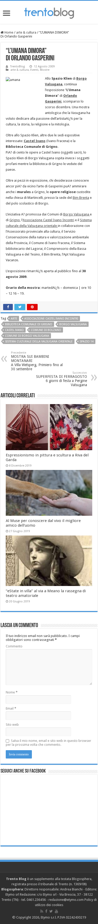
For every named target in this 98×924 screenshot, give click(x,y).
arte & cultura (26, 32)
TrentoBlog (17, 66)
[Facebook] (46, 911)
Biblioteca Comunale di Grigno (28, 324)
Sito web (12, 725)
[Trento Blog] (49, 12)
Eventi (34, 70)
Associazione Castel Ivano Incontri (48, 220)
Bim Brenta (81, 198)
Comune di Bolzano (46, 330)
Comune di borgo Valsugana (27, 335)
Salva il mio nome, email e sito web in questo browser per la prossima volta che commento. (48, 743)
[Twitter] (51, 911)
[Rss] (42, 911)
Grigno (14, 220)
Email (11, 708)
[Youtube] (56, 911)
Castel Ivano (34, 141)
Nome (12, 692)
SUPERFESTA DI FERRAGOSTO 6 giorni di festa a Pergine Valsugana (61, 379)
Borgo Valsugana (76, 214)
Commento (14, 646)
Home (8, 32)
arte (14, 318)
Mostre (44, 70)
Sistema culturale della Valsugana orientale (39, 341)
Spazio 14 (87, 341)
